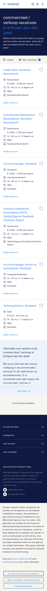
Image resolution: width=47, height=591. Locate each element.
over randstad (9, 452)
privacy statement (20, 558)
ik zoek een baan (11, 426)
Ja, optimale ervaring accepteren (23, 573)
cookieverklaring (10, 562)
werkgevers (8, 435)
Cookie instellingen (23, 586)
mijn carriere (9, 443)
